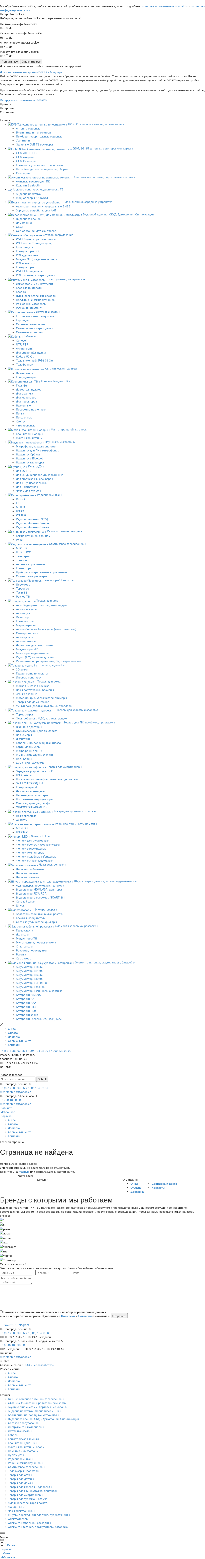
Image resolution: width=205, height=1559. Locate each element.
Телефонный (24, 364)
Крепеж (21, 292)
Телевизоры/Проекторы (23, 1471)
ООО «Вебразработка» (38, 1365)
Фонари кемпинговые (30, 852)
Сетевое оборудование (23, 1423)
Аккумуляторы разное (30, 987)
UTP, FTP (22, 344)
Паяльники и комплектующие (35, 300)
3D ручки (22, 669)
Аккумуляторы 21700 (29, 971)
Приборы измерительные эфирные (39, 136)
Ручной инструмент (28, 308)
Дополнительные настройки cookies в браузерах (32, 72)
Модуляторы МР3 (27, 649)
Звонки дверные (26, 694)
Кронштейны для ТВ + (22, 1443)
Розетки (21, 954)
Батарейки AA (25, 999)
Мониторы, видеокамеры (32, 653)
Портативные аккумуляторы (34, 799)
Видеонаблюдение (28, 219)
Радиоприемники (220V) (32, 519)
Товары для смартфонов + (25, 1495)
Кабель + (14, 1435)
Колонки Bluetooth (28, 185)
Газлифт (21, 385)
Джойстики (23, 739)
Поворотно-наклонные (31, 409)
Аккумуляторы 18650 (29, 967)
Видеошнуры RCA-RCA (31, 893)
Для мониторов (26, 397)
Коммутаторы (25, 267)
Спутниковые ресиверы (31, 576)
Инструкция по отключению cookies (23, 100)
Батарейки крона (27, 1015)
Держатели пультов (28, 389)
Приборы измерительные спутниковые (41, 572)
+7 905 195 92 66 (37, 1051)
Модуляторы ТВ (26, 938)
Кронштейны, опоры (29, 434)
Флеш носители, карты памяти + (29, 1503)
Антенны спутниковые (30, 564)
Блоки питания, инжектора (33, 132)
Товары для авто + (20, 1475)
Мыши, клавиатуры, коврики (34, 755)
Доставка (14, 1037)
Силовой (21, 340)
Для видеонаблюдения (31, 352)
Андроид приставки (28, 194)
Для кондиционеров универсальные (39, 475)
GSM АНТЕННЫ (26, 153)
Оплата (13, 1033)
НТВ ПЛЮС (23, 552)
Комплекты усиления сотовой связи (39, 165)
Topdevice (22, 588)
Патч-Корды (24, 759)
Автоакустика (24, 637)
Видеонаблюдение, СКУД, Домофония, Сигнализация (43, 1419)
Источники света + (20, 1431)
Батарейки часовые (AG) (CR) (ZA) (39, 1019)
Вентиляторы (24, 373)
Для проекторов (26, 401)
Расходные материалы (31, 304)
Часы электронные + (21, 1511)
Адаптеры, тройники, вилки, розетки (39, 914)
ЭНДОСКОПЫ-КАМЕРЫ (31, 807)
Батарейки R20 (26, 1011)
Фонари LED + (17, 1507)
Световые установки (29, 332)
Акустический (24, 348)
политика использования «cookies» (165, 6)
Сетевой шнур (25, 901)
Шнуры (20, 905)
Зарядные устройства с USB (34, 771)
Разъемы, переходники (31, 950)
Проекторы (23, 584)
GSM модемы (25, 157)
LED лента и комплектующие (35, 316)
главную (24, 1171)
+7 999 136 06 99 (60, 1051)
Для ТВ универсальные (31, 483)
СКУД (19, 227)
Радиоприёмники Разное (32, 523)
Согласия (85, 1316)
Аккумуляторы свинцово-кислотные (39, 991)
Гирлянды (22, 320)
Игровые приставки (28, 677)
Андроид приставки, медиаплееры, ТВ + (34, 1411)
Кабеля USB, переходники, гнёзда (38, 743)
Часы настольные (27, 877)
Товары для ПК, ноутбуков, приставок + (34, 1491)
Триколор (22, 560)
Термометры (24, 714)
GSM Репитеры (26, 161)
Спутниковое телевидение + (26, 1467)
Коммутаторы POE (28, 251)
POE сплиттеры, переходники (35, 275)
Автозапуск (23, 613)
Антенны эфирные (28, 128)
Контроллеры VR (27, 787)
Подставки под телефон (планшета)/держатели (47, 779)
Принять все (10, 61)
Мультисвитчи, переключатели (36, 942)
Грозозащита (24, 247)
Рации (20, 540)
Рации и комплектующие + (25, 1463)
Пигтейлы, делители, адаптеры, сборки (42, 169)
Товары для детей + (21, 1479)
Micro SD (22, 828)
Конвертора (23, 568)
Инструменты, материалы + (26, 1427)
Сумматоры (23, 958)
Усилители (23, 140)
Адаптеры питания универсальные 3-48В (43, 206)
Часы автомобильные (30, 869)
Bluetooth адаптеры (29, 727)
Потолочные (24, 417)
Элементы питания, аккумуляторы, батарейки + (39, 1527)
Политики (68, 1316)
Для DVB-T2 (23, 471)
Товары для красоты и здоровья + (30, 1487)
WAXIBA (21, 515)
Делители (22, 934)
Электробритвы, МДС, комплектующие (41, 718)
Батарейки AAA (26, 1003)
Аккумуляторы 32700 (29, 979)
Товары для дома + (20, 1483)
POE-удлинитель (27, 255)
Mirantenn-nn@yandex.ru (16, 1092)
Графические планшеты (32, 673)
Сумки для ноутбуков (30, 763)
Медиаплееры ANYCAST (32, 198)
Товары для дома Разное (32, 702)
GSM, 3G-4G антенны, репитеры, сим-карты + (38, 1403)
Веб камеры (24, 735)
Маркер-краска (26, 625)
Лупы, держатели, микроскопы (36, 296)
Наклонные (23, 405)
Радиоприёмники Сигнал (32, 527)
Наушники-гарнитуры (30, 462)
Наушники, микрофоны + (24, 1451)
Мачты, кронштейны (29, 438)
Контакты (14, 1045)
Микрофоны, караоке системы (36, 446)
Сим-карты (23, 173)
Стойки (20, 421)
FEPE (19, 503)
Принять (5, 104)
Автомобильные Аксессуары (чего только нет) (46, 629)
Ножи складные (26, 816)
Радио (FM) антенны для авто (35, 657)
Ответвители (24, 946)
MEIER (20, 507)
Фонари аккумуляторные (32, 840)
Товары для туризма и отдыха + (29, 1499)
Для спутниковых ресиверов (34, 479)
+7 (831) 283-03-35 (12, 1051)
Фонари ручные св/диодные (34, 860)
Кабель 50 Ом (25, 356)
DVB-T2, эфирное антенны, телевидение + (36, 1399)
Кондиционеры (26, 377)
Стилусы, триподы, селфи (33, 803)
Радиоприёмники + (20, 1459)
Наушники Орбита (28, 454)
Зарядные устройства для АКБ (36, 210)
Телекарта (23, 556)
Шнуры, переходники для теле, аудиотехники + (39, 1515)
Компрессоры (25, 621)
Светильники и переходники (34, 328)
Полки (20, 413)
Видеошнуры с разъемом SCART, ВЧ (40, 897)
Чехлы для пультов (28, 491)
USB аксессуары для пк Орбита (36, 731)
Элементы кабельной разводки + (29, 1523)
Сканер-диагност (27, 633)
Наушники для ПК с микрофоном (37, 450)
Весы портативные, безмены (35, 690)
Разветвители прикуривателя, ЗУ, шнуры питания (48, 661)
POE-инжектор (25, 263)
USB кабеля (24, 775)
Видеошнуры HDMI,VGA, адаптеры (39, 889)
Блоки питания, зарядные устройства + (33, 1415)
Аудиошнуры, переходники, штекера (40, 885)
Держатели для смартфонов (34, 645)
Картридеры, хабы (28, 747)
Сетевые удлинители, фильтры (36, 922)
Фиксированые (25, 425)
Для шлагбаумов (27, 487)
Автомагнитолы (26, 641)
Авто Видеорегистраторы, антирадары (41, 605)
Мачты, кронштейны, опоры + (27, 1447)
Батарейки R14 (26, 1007)
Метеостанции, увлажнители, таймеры (41, 698)
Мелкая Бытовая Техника (32, 686)
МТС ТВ (21, 548)
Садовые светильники (30, 324)
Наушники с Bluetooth (30, 458)
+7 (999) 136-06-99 (12, 1345)
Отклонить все (31, 61)
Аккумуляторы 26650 (29, 975)
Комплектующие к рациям (33, 536)
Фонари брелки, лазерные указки (38, 844)
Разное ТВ (23, 596)
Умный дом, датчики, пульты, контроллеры (44, 706)
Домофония (24, 223)
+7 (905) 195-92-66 (38, 1333)
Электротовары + (19, 1519)
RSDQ (20, 511)
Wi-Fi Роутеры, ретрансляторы (36, 239)
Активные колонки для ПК (33, 181)
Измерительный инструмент (34, 284)
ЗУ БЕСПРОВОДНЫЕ (30, 783)
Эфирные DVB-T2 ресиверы (34, 144)
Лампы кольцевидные (30, 791)
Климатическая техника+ (24, 1439)
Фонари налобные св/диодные (36, 856)
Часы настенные (27, 873)
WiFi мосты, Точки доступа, (34, 243)
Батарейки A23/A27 (28, 995)
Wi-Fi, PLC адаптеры (29, 271)
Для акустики (24, 393)
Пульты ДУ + (16, 1455)
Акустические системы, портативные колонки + (39, 1407)
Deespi (20, 499)
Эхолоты (21, 820)
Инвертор (22, 617)
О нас (12, 1029)
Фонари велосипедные (31, 848)
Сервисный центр (19, 1041)
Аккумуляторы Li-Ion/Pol (31, 983)
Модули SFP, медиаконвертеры (36, 259)
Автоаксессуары (26, 609)
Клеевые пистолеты (29, 288)
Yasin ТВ (21, 592)
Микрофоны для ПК (29, 751)
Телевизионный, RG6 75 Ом (34, 360)
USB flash (22, 832)
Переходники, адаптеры (32, 795)
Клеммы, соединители (30, 918)
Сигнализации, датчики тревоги (36, 231)
